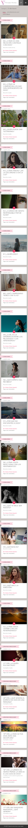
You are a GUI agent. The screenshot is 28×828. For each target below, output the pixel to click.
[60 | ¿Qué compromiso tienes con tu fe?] (14, 282)
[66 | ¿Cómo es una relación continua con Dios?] (14, 31)
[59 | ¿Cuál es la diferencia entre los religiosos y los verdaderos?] (14, 323)
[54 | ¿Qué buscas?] (14, 535)
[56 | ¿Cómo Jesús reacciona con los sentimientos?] (14, 451)
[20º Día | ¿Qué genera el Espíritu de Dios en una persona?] (14, 690)
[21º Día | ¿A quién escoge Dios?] (14, 655)
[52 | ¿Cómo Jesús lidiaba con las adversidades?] (14, 615)
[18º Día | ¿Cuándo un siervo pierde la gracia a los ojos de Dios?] (14, 762)
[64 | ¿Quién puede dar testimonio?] (14, 118)
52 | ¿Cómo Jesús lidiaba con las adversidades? (10, 629)
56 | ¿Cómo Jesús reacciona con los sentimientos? (12, 464)
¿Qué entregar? (6, 14)
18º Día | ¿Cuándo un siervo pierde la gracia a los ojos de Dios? (14, 772)
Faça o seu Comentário (8, 52)
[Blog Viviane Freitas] (9, 2)
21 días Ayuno (6, 20)
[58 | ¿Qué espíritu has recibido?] (14, 368)
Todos (4, 12)
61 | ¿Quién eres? (10, 254)
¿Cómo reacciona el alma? (13, 12)
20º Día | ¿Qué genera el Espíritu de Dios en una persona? (14, 700)
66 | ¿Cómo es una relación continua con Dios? (12, 43)
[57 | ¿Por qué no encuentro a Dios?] (14, 410)
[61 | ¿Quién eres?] (14, 243)
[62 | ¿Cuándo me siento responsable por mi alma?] (14, 201)
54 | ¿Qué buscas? (11, 547)
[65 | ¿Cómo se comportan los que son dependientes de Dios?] (14, 73)
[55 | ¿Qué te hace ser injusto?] (14, 494)
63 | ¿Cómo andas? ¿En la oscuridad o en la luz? (13, 173)
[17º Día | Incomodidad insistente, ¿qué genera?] (14, 800)
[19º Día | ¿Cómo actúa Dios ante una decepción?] (14, 726)
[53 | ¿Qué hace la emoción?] (14, 574)
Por (9, 50)
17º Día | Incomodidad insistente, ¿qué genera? (13, 809)
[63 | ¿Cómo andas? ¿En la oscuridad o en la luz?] (14, 159)
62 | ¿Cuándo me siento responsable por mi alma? (13, 213)
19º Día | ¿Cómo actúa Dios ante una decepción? (13, 736)
